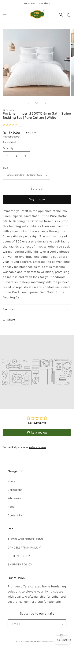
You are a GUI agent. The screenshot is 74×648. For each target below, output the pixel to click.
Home (11, 481)
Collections (15, 489)
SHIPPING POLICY (20, 564)
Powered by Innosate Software (44, 641)
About (12, 506)
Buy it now (37, 199)
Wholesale (14, 498)
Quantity (8, 148)
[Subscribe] (62, 623)
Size (5, 167)
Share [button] (11, 319)
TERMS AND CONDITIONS (25, 539)
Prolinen (27, 641)
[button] (5, 15)
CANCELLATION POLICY (24, 547)
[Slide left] (28, 103)
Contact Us (15, 515)
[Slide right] (45, 103)
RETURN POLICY (19, 556)
